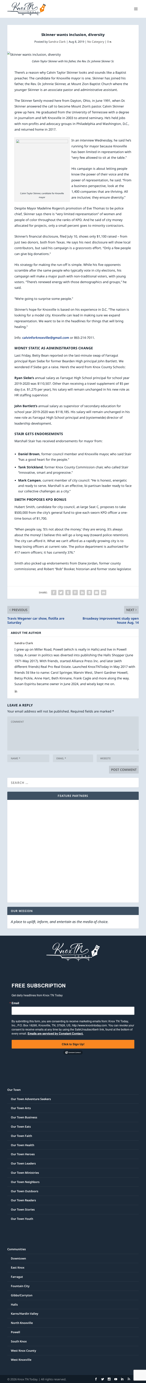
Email (15, 1003)
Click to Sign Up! (73, 1044)
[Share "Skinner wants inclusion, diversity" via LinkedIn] (82, 592)
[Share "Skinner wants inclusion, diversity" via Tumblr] (68, 592)
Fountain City (20, 1286)
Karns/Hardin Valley (24, 1314)
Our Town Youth (22, 1219)
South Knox (19, 1341)
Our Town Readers (23, 1200)
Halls (14, 1304)
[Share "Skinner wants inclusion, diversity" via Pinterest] (75, 592)
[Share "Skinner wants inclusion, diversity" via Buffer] (89, 592)
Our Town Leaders (23, 1163)
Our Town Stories (23, 1209)
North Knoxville (22, 1323)
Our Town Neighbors (25, 1182)
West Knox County (23, 1351)
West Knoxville (21, 1360)
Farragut (17, 1277)
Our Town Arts (21, 1108)
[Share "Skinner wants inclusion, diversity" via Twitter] (60, 592)
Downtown (18, 1258)
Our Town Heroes (23, 1154)
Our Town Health (22, 1145)
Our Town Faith (21, 1136)
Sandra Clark (57, 42)
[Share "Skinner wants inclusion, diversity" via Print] (103, 592)
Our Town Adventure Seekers (31, 1099)
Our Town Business (24, 1117)
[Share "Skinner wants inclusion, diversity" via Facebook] (53, 592)
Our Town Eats (21, 1127)
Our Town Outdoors (24, 1191)
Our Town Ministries (25, 1173)
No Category (95, 42)
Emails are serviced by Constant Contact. (55, 1033)
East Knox (17, 1267)
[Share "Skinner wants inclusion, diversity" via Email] (96, 592)
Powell (15, 1332)
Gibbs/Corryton (21, 1295)
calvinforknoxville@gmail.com (45, 337)
